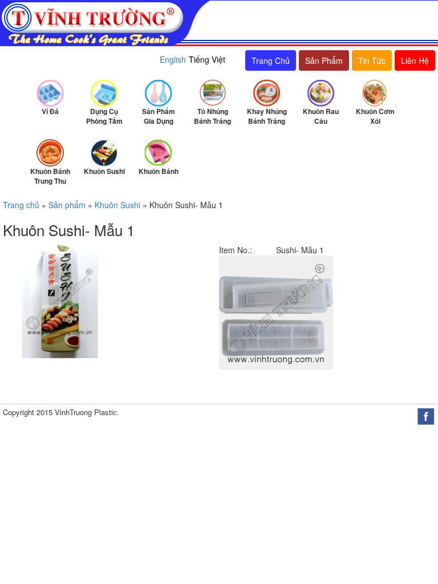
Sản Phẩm (324, 60)
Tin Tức (372, 60)
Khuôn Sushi (117, 204)
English (173, 59)
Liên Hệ (415, 60)
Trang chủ (21, 204)
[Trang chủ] (105, 22)
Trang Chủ (271, 60)
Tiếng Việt (207, 59)
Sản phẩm (67, 204)
